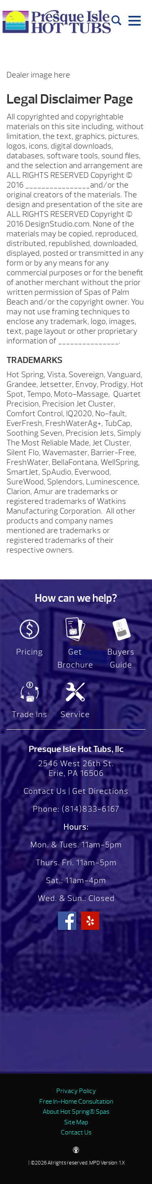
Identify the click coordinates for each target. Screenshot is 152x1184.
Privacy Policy (76, 1091)
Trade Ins (29, 714)
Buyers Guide (121, 658)
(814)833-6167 (90, 809)
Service (75, 714)
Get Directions (100, 791)
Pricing (29, 652)
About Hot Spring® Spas (76, 1112)
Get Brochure (75, 658)
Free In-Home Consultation (76, 1102)
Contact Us (45, 791)
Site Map (76, 1122)
